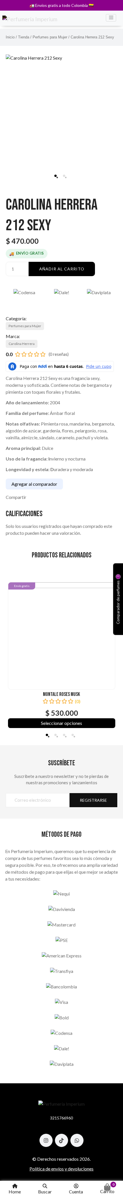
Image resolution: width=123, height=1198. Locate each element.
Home (15, 1191)
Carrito (107, 1188)
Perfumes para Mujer (50, 37)
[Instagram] (46, 1140)
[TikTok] (61, 1140)
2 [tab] (64, 176)
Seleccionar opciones (61, 723)
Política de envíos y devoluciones (61, 1168)
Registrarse (93, 800)
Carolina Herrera (22, 344)
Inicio (10, 37)
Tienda (23, 37)
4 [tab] (73, 735)
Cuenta (76, 1191)
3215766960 (61, 1117)
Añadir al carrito (61, 268)
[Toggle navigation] (111, 18)
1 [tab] (55, 176)
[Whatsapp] (77, 1140)
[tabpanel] (61, 104)
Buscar (45, 1191)
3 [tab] (64, 735)
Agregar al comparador (34, 484)
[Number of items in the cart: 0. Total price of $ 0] (107, 1187)
